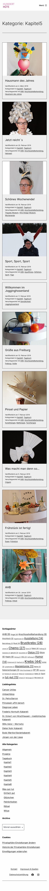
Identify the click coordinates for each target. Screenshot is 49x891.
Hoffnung (31, 657)
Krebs (33, 661)
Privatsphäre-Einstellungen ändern (19, 842)
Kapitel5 (20, 89)
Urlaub (14, 601)
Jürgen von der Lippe (12, 737)
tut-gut (11, 677)
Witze (6, 811)
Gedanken (6, 653)
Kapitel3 (8, 771)
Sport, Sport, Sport (17, 261)
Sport (7, 275)
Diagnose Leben (10, 707)
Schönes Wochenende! (20, 199)
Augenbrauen (19, 638)
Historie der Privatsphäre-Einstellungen (21, 847)
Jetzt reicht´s (14, 140)
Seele (37, 674)
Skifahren (37, 272)
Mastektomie (24, 666)
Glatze (33, 652)
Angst (14, 634)
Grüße (14, 363)
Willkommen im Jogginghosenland (17, 289)
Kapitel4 (8, 775)
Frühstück (14, 541)
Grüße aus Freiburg (17, 350)
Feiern (35, 648)
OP (36, 670)
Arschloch (7, 638)
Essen (7, 541)
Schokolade (29, 674)
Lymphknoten (9, 666)
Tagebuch (27, 89)
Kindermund (11, 662)
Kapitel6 (8, 784)
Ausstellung (33, 638)
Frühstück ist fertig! (18, 528)
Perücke (7, 674)
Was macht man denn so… (22, 468)
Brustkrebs (32, 643)
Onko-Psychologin (26, 670)
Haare (9, 657)
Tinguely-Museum (11, 213)
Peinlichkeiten (10, 802)
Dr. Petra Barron (10, 698)
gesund (14, 653)
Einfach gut (9, 793)
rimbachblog (8, 694)
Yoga (12, 275)
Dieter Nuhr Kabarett (12, 728)
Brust (16, 643)
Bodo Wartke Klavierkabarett (16, 733)
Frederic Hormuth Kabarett (15, 711)
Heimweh (8, 153)
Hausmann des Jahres (19, 80)
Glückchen (9, 797)
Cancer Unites (9, 690)
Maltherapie (20, 423)
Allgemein (7, 749)
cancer (5, 648)
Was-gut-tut (8, 789)
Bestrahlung (7, 643)
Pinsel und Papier (16, 409)
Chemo (17, 648)
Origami (8, 482)
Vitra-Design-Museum (27, 213)
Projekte (6, 754)
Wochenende (10, 215)
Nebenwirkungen (10, 670)
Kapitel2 (8, 767)
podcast (15, 674)
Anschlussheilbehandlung (33, 91)
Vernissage (29, 677)
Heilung (17, 657)
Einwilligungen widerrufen (14, 851)
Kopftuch (20, 662)
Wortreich (38, 677)
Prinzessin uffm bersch (13, 703)
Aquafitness (28, 272)
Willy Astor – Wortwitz (13, 724)
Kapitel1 (7, 762)
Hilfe (24, 657)
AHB (22, 91)
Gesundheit (23, 653)
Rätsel (21, 674)
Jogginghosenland (12, 304)
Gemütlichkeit (25, 301)
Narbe (37, 666)
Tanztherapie (31, 423)
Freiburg (8, 363)
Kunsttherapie (10, 423)
